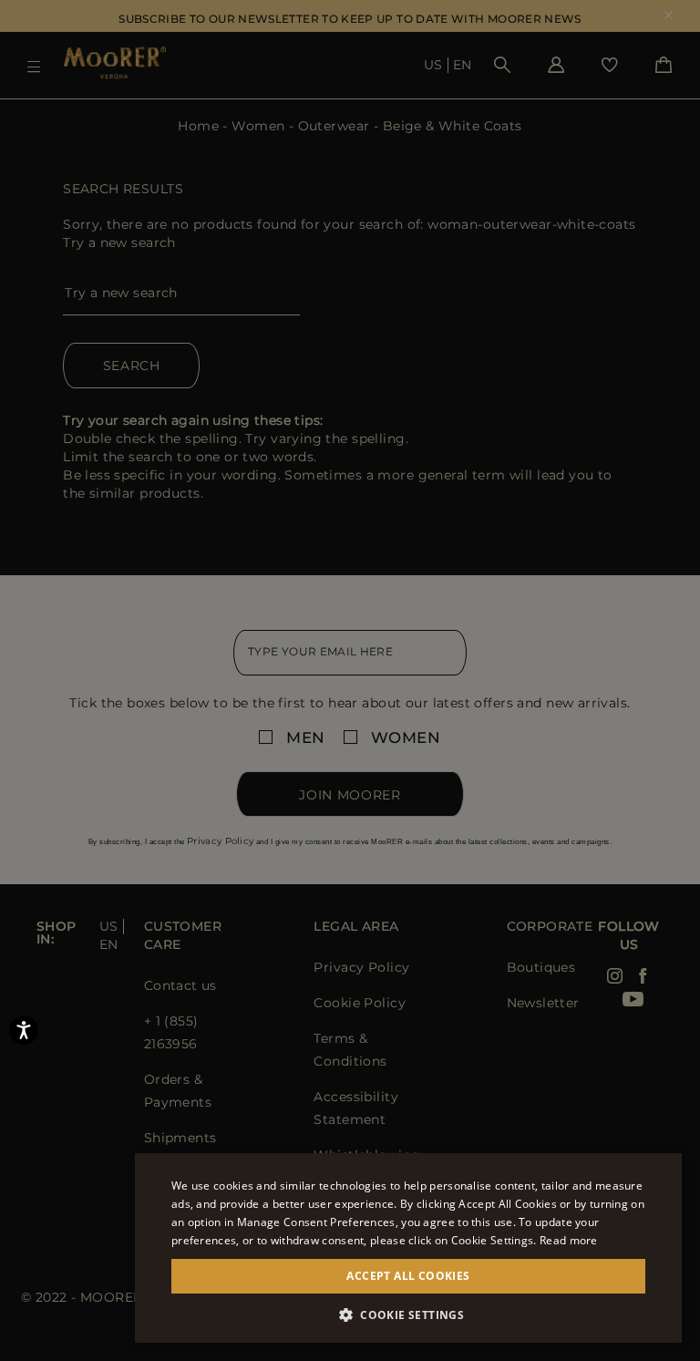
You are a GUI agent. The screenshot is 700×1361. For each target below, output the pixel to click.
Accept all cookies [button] (407, 1276)
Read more (569, 1240)
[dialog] (350, 680)
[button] (408, 1315)
